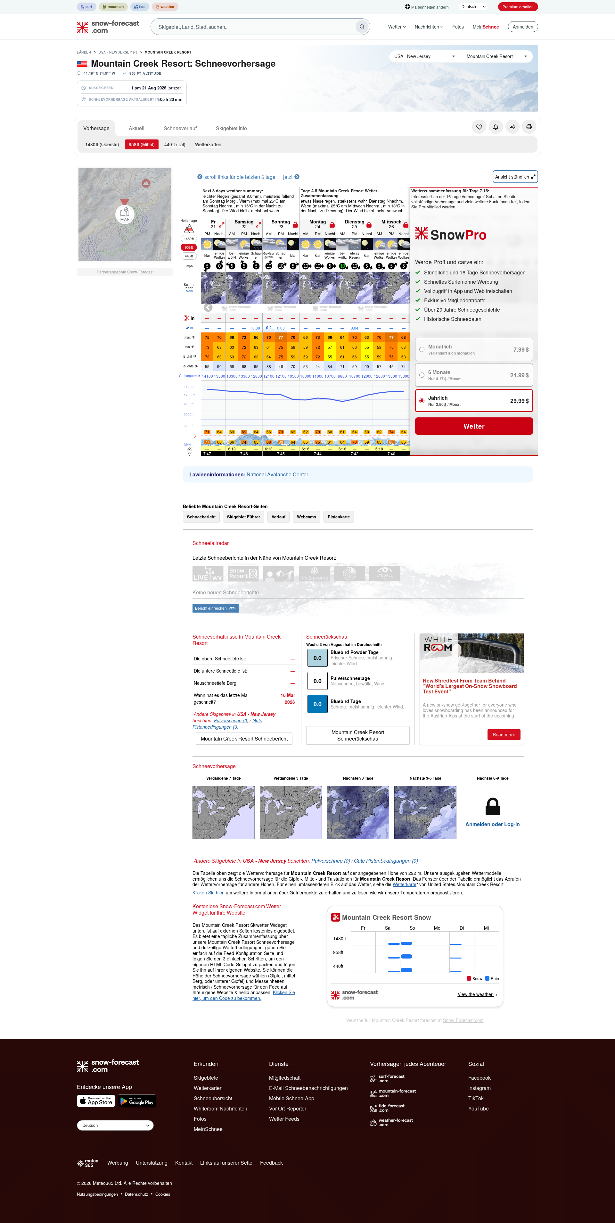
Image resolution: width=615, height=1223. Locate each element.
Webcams (306, 517)
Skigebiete (206, 1077)
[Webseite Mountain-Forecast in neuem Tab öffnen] (113, 7)
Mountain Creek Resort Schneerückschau (358, 735)
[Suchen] (362, 26)
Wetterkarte (404, 884)
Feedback (271, 1162)
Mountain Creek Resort (168, 52)
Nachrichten (427, 26)
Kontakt (184, 1162)
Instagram (479, 1088)
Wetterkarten (208, 144)
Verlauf (278, 517)
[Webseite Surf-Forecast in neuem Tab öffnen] (86, 7)
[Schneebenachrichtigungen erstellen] (496, 127)
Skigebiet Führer (243, 517)
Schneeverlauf (180, 128)
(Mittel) (142, 144)
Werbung (117, 1162)
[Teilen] (512, 127)
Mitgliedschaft (284, 1077)
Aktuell (136, 128)
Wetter (395, 26)
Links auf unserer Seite (226, 1162)
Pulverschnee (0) (231, 720)
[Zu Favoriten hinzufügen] (479, 127)
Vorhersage (96, 128)
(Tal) (174, 144)
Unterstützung (152, 1162)
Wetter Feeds (284, 1118)
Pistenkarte (339, 517)
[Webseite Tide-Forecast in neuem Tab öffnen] (139, 7)
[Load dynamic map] (125, 214)
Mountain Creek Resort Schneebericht (244, 738)
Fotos (458, 26)
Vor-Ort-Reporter (287, 1108)
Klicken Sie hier (208, 892)
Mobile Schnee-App (291, 1098)
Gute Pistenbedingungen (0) (227, 723)
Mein (486, 26)
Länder (84, 52)
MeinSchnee (208, 1129)
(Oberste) (102, 144)
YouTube (478, 1108)
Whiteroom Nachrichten (220, 1108)
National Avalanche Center (277, 474)
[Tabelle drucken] (529, 127)
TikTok (476, 1098)
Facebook (479, 1077)
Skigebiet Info (231, 128)
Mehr (189, 291)
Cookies (162, 1194)
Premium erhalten (518, 6)
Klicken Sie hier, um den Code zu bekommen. (244, 995)
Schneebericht (201, 517)
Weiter (474, 426)
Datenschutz (136, 1194)
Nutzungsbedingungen (97, 1194)
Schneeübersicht (213, 1098)
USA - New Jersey (118, 52)
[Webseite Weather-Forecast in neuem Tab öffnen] (165, 7)
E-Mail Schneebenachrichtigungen (308, 1088)
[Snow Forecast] (106, 26)
